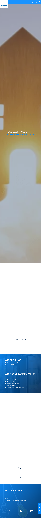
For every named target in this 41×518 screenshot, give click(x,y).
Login (36, 1)
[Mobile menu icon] (39, 2)
